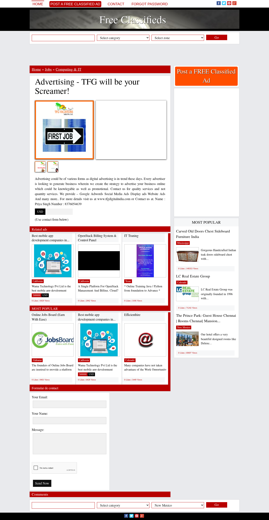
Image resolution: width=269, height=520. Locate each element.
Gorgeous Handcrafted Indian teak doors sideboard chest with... (218, 254)
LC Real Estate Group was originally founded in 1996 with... (217, 293)
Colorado (129, 360)
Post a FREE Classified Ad (75, 4)
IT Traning (131, 235)
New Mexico (183, 327)
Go (217, 37)
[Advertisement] (134, 54)
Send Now (42, 483)
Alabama (37, 360)
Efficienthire (132, 314)
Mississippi (183, 243)
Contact (116, 4)
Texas (128, 281)
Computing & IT (68, 69)
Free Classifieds (132, 19)
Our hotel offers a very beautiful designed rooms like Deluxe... (218, 338)
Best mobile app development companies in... (50, 237)
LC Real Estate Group (193, 275)
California (38, 281)
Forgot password (150, 4)
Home (38, 4)
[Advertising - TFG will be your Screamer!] (43, 169)
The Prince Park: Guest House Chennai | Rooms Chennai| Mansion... (206, 318)
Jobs (48, 69)
